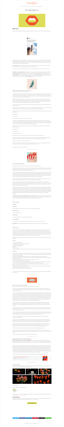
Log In (36, 6)
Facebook (26, 423)
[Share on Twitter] (16, 418)
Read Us (33, 399)
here (18, 385)
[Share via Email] (42, 418)
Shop (24, 6)
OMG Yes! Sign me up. (32, 403)
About (30, 6)
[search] (42, 6)
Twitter (30, 423)
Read (22, 6)
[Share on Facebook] (22, 418)
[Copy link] (48, 418)
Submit (33, 6)
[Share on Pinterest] (35, 418)
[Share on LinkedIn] (29, 418)
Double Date (31, 341)
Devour (27, 6)
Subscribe (39, 6)
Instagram (34, 423)
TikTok (38, 423)
